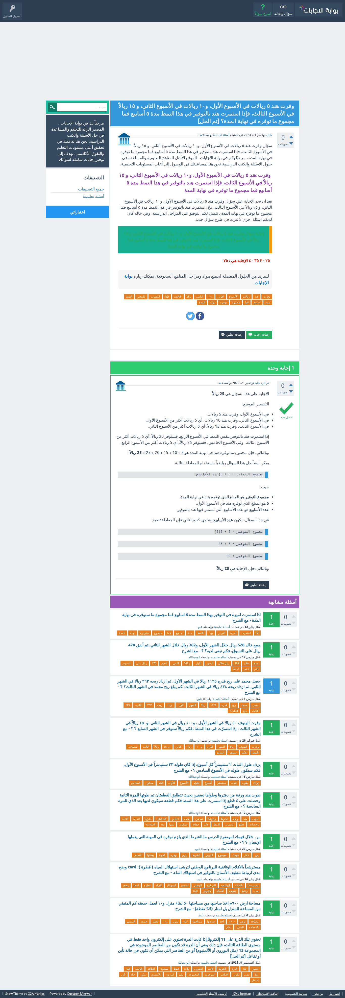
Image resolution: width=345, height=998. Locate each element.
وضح (126, 885)
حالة (133, 974)
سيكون (149, 782)
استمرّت (133, 746)
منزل (175, 921)
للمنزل (240, 927)
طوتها (148, 818)
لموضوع (222, 855)
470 (154, 663)
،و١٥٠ (167, 746)
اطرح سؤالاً (263, 14)
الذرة (234, 968)
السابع (220, 752)
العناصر (224, 974)
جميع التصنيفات (91, 189)
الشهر (209, 663)
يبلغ (245, 710)
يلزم (184, 855)
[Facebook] (200, 316)
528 (236, 663)
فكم (256, 668)
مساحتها (197, 921)
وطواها (212, 818)
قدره (224, 705)
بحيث (187, 818)
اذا (257, 633)
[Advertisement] (172, 60)
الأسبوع (233, 296)
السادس (135, 782)
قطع (241, 824)
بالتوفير (141, 296)
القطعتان (161, 818)
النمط (129, 296)
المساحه (254, 927)
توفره (223, 302)
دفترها (224, 818)
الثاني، (199, 296)
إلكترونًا (222, 968)
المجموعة (194, 974)
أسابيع (257, 302)
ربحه (159, 705)
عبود (200, 627)
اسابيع (179, 633)
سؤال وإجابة (283, 14)
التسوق (126, 663)
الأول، (220, 296)
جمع (256, 663)
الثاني (179, 746)
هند (256, 296)
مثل (181, 974)
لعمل (155, 921)
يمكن (143, 974)
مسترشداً (253, 885)
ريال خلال (223, 663)
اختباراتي (77, 212)
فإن (128, 968)
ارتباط (244, 890)
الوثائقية (225, 885)
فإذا (167, 296)
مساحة (255, 921)
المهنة (162, 855)
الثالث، (178, 296)
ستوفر (233, 752)
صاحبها (211, 921)
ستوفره (144, 633)
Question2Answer (79, 993)
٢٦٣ (149, 705)
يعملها (150, 855)
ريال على (141, 663)
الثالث (255, 710)
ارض (242, 921)
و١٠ (210, 296)
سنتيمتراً (221, 782)
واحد (186, 968)
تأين (123, 974)
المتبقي (131, 921)
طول (245, 782)
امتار (228, 927)
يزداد (256, 782)
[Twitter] (190, 316)
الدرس (209, 855)
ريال (189, 746)
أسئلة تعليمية (221, 135)
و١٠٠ (199, 746)
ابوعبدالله (194, 657)
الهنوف (243, 746)
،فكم (244, 752)
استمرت (155, 296)
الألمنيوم (156, 974)
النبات (234, 782)
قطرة (147, 885)
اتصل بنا (335, 993)
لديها (171, 824)
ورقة (235, 818)
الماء (195, 890)
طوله (196, 782)
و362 (187, 663)
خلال (246, 855)
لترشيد (184, 885)
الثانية (125, 818)
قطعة (195, 824)
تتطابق (175, 818)
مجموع (236, 302)
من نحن (318, 993)
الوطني (197, 885)
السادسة (151, 824)
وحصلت (254, 824)
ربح (234, 705)
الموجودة (210, 974)
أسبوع (208, 782)
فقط (176, 968)
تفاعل (255, 980)
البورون (170, 974)
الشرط (196, 855)
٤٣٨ (128, 705)
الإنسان (138, 855)
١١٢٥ (213, 705)
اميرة (233, 633)
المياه (159, 885)
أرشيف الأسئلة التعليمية (212, 993)
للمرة (136, 818)
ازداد (170, 705)
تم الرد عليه (262, 383)
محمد (244, 705)
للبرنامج (211, 885)
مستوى (164, 968)
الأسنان (220, 890)
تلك (244, 968)
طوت (255, 818)
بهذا (211, 633)
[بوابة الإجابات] (318, 10)
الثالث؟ (234, 710)
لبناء (185, 921)
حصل (255, 705)
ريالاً (189, 296)
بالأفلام (239, 885)
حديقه (143, 921)
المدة (202, 302)
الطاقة (151, 968)
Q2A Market (36, 993)
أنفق (164, 663)
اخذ (222, 921)
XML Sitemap (242, 993)
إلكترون (198, 968)
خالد (246, 663)
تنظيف (232, 890)
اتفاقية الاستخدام (267, 993)
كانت (210, 968)
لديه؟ (236, 668)
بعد (162, 824)
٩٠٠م (232, 921)
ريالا (203, 705)
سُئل (269, 135)
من (256, 855)
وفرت (266, 296)
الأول (210, 746)
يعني (246, 974)
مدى (256, 890)
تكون (236, 974)
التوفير (221, 633)
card (136, 885)
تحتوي (255, 968)
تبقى (246, 668)
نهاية (212, 302)
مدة (267, 302)
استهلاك (171, 885)
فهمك (235, 855)
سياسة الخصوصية (296, 993)
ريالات (246, 296)
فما (247, 302)
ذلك (256, 974)
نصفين (199, 818)
